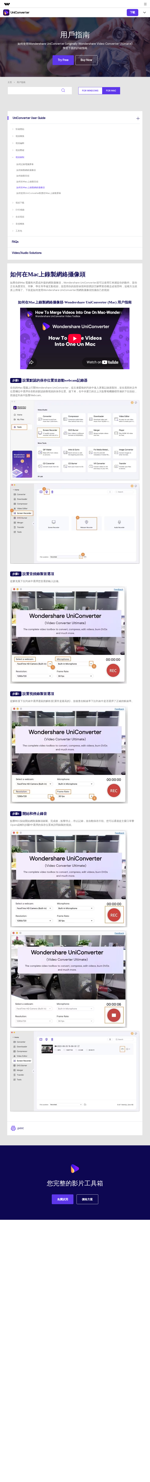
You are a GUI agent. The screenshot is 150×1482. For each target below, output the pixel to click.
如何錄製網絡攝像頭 (26, 170)
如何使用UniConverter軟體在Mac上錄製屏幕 (38, 193)
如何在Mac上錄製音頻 (27, 181)
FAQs (15, 241)
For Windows (90, 90)
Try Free (63, 60)
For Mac (111, 90)
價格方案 (87, 1199)
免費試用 (62, 1199)
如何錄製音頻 (22, 175)
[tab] (75, 118)
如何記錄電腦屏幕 (25, 164)
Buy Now (86, 60)
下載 (132, 12)
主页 (10, 82)
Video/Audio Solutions (27, 253)
